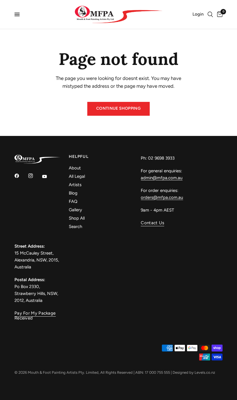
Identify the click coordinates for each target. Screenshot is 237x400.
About (75, 168)
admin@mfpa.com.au (161, 177)
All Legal (77, 176)
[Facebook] (20, 175)
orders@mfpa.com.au (162, 197)
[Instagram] (34, 175)
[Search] (210, 14)
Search (75, 226)
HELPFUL (79, 157)
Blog (73, 193)
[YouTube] (48, 176)
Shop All (77, 218)
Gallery (75, 209)
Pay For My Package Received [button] (34, 313)
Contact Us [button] (152, 222)
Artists (75, 184)
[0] (219, 14)
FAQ (73, 201)
